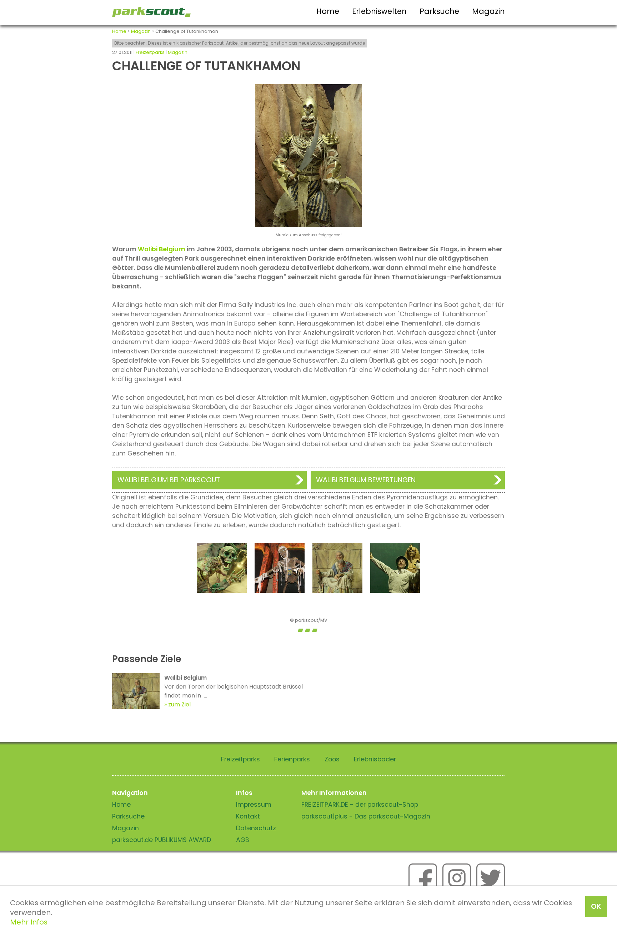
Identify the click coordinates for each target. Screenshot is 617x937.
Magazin (488, 11)
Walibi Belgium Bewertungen (366, 480)
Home (327, 11)
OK (596, 906)
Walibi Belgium (161, 249)
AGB (242, 840)
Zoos (332, 759)
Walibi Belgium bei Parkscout (168, 480)
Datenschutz (256, 828)
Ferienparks (292, 759)
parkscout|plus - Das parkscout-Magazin (365, 816)
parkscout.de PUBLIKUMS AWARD (161, 840)
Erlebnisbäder (375, 759)
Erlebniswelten (379, 11)
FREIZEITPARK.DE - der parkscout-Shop (359, 804)
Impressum (253, 804)
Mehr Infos (28, 922)
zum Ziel (179, 704)
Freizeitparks (150, 52)
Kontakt (248, 816)
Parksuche (439, 11)
